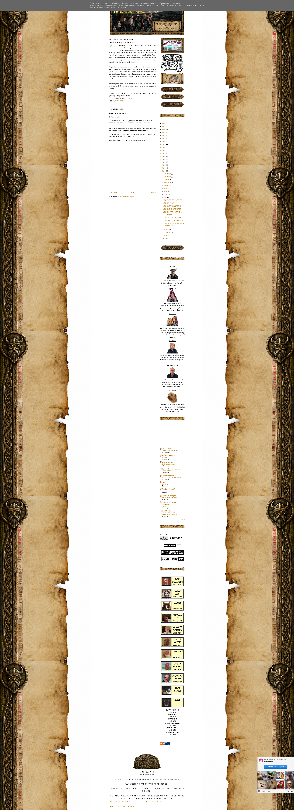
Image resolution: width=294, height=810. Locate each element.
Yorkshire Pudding (168, 455)
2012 (164, 165)
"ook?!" (164, 482)
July (165, 188)
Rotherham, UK (122, 102)
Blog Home (144, 802)
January (167, 235)
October (167, 179)
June (166, 191)
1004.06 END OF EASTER (172, 209)
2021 (164, 138)
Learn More (192, 5)
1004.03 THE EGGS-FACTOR (173, 220)
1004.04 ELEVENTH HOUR (172, 217)
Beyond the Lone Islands (171, 469)
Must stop (165, 491)
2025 (164, 126)
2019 (164, 144)
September (168, 182)
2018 (164, 147)
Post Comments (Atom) (126, 197)
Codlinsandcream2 (168, 475)
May (165, 194)
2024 (164, 129)
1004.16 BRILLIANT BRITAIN (173, 206)
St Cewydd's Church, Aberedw (171, 477)
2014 (164, 159)
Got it (201, 5)
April (165, 197)
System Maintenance (168, 464)
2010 (164, 171)
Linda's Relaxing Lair (169, 496)
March (166, 229)
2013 (164, 162)
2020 (164, 141)
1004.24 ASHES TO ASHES (122, 42)
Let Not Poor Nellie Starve (170, 450)
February (167, 232)
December (167, 174)
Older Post (152, 192)
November (167, 176)
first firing (165, 484)
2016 (164, 153)
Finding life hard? (168, 489)
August (166, 185)
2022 (164, 135)
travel (122, 100)
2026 (164, 123)
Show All (182, 519)
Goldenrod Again (167, 471)
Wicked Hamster (168, 462)
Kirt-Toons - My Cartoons (122, 806)
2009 (164, 239)
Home (133, 192)
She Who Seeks (167, 511)
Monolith (164, 457)
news (117, 100)
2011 (164, 168)
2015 (164, 156)
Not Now (164, 506)
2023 (164, 132)
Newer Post (113, 192)
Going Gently (166, 449)
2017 (164, 150)
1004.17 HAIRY (168, 203)
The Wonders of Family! (169, 497)
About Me (156, 802)
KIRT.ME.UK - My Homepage (122, 802)
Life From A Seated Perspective (169, 503)
